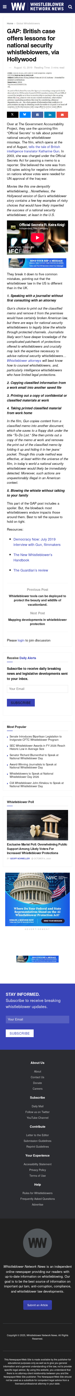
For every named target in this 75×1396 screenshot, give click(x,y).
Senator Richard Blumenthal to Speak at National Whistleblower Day (34, 756)
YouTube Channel (37, 1118)
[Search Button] (70, 6)
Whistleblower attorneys (24, 360)
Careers (37, 1088)
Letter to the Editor (37, 1135)
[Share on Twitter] (12, 115)
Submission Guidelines (37, 1141)
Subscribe (21, 702)
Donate (37, 1083)
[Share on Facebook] (37, 115)
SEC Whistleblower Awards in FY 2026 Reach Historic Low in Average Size (37, 747)
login (21, 640)
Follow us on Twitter (37, 1112)
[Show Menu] (5, 6)
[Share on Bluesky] (25, 115)
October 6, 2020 (42, 858)
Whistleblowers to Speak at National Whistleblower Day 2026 (31, 775)
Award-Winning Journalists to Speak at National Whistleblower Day (33, 765)
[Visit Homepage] (37, 6)
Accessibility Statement (38, 1164)
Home (10, 23)
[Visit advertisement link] (37, 263)
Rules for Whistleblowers (37, 1193)
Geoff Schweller (20, 858)
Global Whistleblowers (28, 23)
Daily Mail (37, 1106)
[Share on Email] (62, 115)
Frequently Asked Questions (37, 1199)
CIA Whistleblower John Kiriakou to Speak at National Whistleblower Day (37, 784)
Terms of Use (37, 1175)
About (37, 1071)
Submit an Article (37, 1305)
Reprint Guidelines (37, 1146)
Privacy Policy (37, 1170)
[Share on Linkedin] (50, 115)
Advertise (37, 1204)
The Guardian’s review (30, 570)
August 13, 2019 (23, 67)
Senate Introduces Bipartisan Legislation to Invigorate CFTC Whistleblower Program (36, 737)
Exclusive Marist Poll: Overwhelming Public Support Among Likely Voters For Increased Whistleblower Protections (37, 848)
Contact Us (37, 1077)
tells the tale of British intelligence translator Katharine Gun (33, 149)
